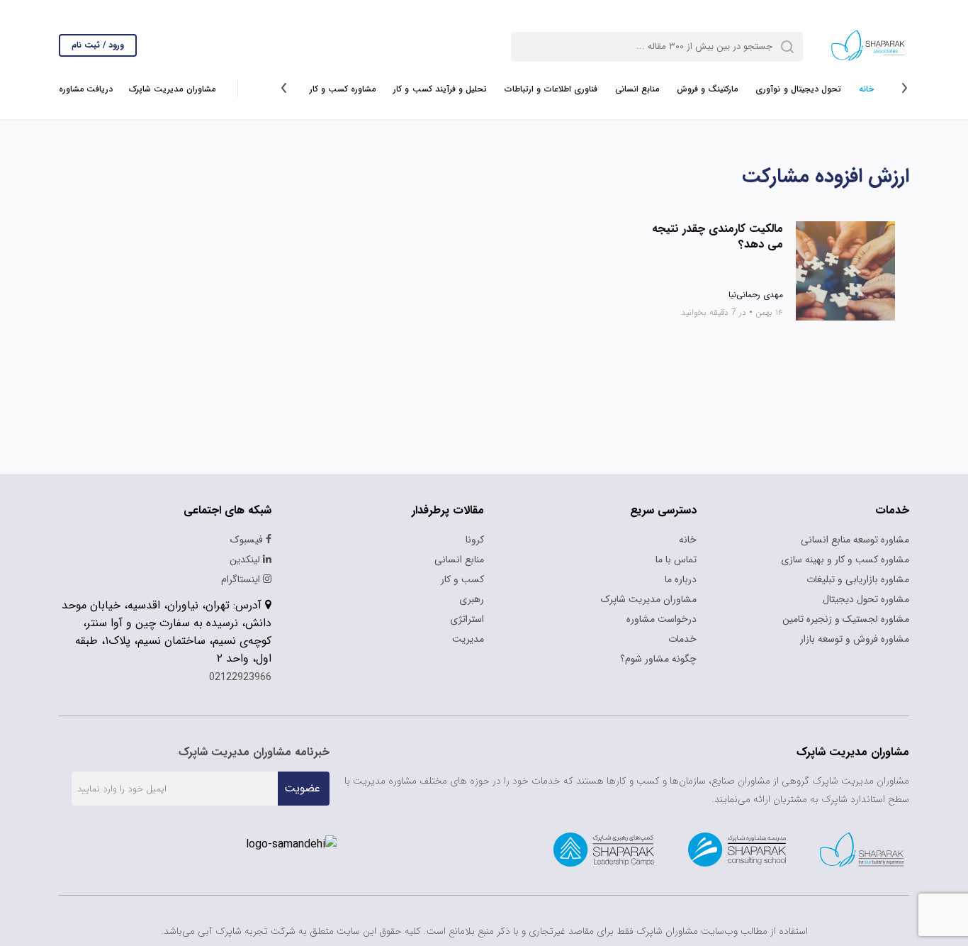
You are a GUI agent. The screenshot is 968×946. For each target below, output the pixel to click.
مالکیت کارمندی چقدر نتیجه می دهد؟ (717, 236)
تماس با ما (676, 559)
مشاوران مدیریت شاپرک (172, 89)
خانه (866, 89)
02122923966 (240, 677)
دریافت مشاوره (86, 89)
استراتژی (467, 619)
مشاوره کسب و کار (343, 89)
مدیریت (468, 639)
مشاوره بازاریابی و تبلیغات (857, 579)
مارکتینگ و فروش (707, 89)
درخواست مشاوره (661, 619)
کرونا (475, 539)
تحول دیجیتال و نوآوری (798, 89)
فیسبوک (248, 539)
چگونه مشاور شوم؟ (658, 659)
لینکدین (246, 559)
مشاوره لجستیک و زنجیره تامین (845, 619)
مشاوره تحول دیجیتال (866, 599)
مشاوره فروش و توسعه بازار (854, 639)
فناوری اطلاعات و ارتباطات (551, 89)
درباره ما (681, 579)
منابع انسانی (637, 89)
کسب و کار (462, 579)
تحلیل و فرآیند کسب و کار (440, 89)
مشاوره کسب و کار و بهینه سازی (845, 559)
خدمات (682, 639)
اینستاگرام (242, 579)
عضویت (302, 788)
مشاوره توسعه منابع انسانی (855, 539)
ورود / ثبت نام (98, 45)
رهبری (471, 599)
